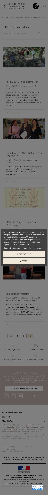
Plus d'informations (11, 248)
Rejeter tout (24, 254)
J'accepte (24, 261)
